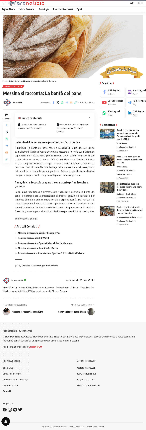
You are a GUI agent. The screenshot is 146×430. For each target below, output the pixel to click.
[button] (5, 3)
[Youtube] (112, 102)
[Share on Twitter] (58, 102)
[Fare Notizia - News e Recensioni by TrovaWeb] (26, 3)
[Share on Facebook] (53, 102)
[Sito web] (73, 281)
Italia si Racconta (15, 81)
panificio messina (50, 265)
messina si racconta (32, 265)
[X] (80, 281)
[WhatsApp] (112, 113)
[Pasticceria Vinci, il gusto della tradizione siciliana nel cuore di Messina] (107, 211)
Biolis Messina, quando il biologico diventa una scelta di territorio (129, 187)
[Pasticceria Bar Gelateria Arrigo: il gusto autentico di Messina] (107, 160)
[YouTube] (85, 281)
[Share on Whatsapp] (62, 102)
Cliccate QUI (35, 346)
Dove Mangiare (123, 217)
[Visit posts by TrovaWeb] (7, 102)
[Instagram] (89, 281)
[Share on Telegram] (67, 102)
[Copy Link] (76, 102)
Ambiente (120, 194)
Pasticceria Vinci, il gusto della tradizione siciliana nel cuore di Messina (130, 210)
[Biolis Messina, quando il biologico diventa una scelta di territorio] (107, 187)
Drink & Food (122, 143)
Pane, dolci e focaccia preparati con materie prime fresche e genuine (72, 128)
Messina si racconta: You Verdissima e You (39, 233)
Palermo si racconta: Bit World (33, 238)
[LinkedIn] (93, 281)
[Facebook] (77, 281)
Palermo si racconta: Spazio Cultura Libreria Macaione (45, 243)
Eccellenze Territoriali (125, 147)
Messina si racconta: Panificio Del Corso (38, 248)
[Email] (71, 102)
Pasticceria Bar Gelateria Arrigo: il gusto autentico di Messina (129, 159)
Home (5, 81)
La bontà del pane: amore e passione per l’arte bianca (32, 126)
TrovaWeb (17, 102)
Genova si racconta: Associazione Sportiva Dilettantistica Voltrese (51, 253)
